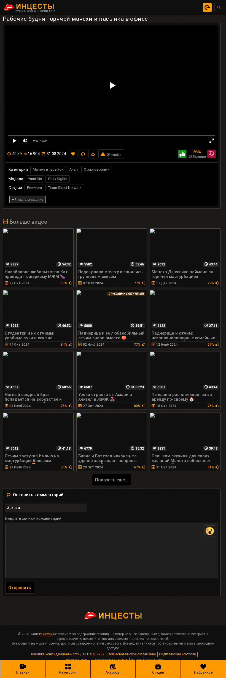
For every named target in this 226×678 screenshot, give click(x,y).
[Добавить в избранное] (73, 154)
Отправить (19, 587)
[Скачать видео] (92, 154)
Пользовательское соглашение (132, 654)
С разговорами (96, 169)
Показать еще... (111, 480)
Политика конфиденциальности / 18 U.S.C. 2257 (67, 654)
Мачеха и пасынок (48, 169)
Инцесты (45, 634)
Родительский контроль (177, 654)
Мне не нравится (211, 154)
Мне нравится (182, 154)
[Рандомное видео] (207, 7)
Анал (73, 169)
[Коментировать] (83, 154)
